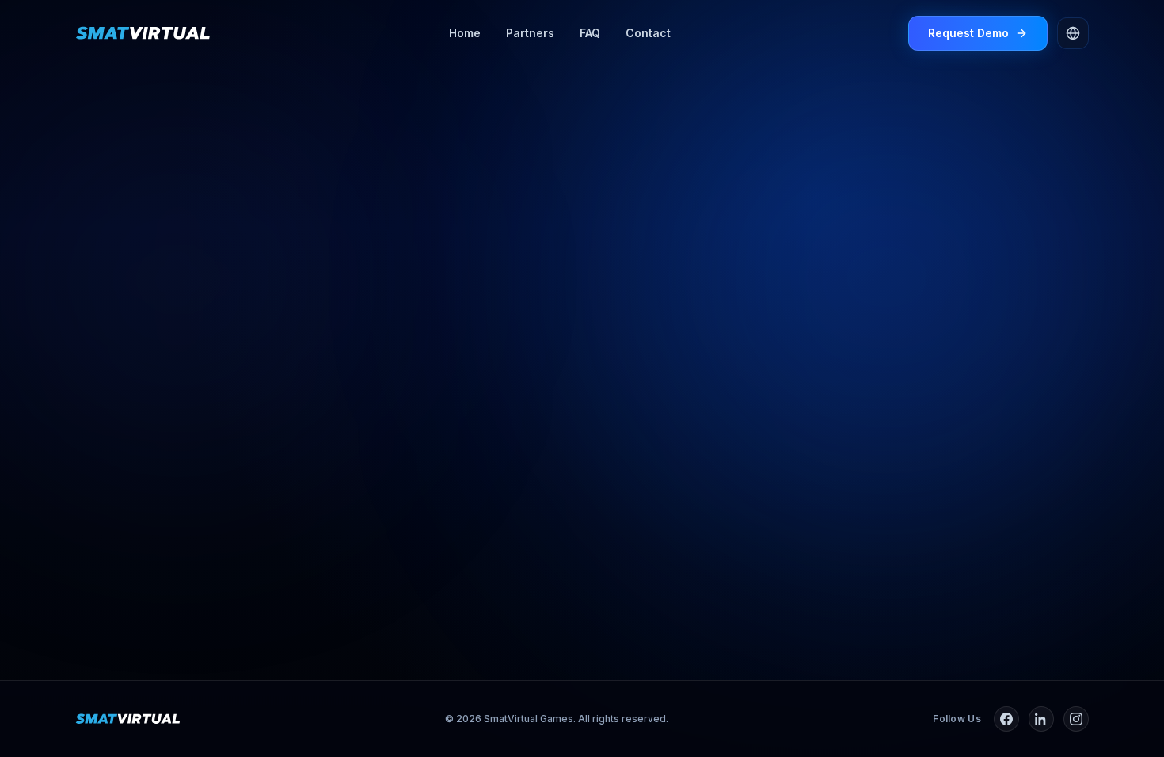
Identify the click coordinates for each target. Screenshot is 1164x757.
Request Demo (968, 33)
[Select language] (1073, 33)
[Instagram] (1076, 719)
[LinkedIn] (1041, 719)
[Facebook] (1006, 719)
